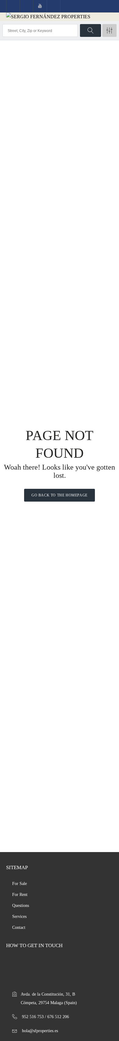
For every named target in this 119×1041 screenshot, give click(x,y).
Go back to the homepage (59, 495)
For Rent (19, 894)
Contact (18, 927)
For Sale (19, 883)
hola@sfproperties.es (40, 1031)
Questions (20, 905)
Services (19, 916)
